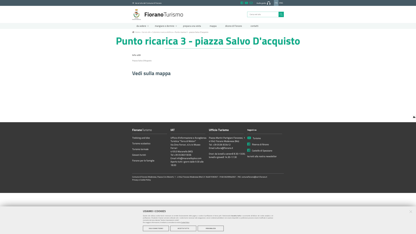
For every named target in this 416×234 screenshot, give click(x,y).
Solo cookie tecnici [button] (156, 228)
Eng (281, 2)
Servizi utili (146, 32)
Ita (276, 2)
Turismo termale (140, 149)
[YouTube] (246, 3)
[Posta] (251, 3)
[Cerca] (281, 14)
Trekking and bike (141, 138)
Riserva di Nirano (260, 144)
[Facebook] (242, 3)
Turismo (257, 138)
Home (137, 32)
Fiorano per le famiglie (143, 160)
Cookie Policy (185, 222)
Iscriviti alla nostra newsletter (262, 156)
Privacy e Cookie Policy (141, 180)
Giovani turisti (139, 155)
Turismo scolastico (141, 143)
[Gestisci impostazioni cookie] (414, 117)
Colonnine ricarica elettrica (162, 32)
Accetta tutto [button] (183, 228)
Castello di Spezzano (262, 151)
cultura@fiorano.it (224, 148)
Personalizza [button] (211, 228)
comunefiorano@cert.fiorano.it (254, 177)
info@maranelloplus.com (189, 158)
